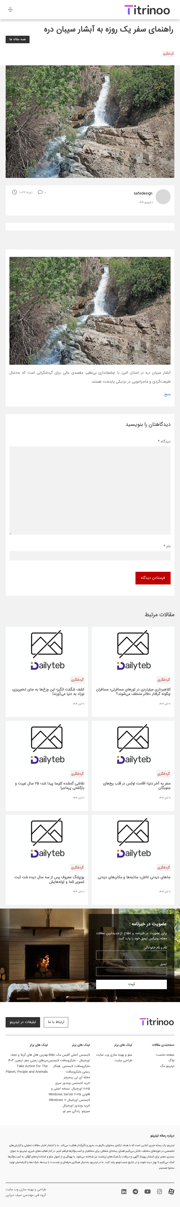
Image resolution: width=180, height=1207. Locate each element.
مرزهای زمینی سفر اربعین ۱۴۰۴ (28, 1060)
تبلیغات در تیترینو (23, 1022)
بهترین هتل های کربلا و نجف (29, 1055)
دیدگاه (164, 442)
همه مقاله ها (17, 39)
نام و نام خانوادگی (155, 947)
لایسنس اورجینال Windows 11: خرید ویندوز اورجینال (69, 1103)
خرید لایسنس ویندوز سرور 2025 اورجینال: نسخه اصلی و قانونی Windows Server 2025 (69, 1088)
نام (167, 546)
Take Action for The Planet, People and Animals (27, 1069)
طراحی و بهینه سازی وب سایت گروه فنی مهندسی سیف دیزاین (26, 1192)
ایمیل (163, 964)
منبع (167, 394)
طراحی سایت (123, 1060)
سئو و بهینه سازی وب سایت (114, 1055)
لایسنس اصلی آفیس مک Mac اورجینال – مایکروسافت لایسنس (69, 1057)
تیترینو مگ (167, 1066)
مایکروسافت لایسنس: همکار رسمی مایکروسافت (71, 1069)
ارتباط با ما (56, 1022)
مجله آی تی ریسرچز (77, 1077)
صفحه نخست (165, 1055)
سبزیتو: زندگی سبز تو (76, 1111)
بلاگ (171, 1060)
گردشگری (168, 53)
